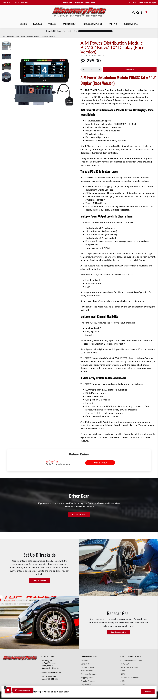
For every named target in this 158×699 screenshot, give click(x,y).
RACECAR (37, 24)
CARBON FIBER (69, 24)
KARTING (113, 24)
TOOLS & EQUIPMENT (92, 24)
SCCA (122, 681)
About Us (84, 660)
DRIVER (23, 24)
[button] (22, 690)
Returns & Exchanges (147, 2)
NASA (122, 674)
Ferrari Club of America (129, 667)
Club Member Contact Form (131, 660)
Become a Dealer (87, 667)
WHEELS (52, 24)
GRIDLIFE (124, 671)
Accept (148, 691)
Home (3, 36)
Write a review (100, 462)
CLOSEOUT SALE (130, 24)
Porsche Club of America (129, 678)
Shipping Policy (86, 678)
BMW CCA (124, 664)
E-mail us (7, 2)
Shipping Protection (88, 681)
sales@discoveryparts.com (51, 672)
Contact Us (85, 664)
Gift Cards (132, 2)
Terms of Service (87, 671)
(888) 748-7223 (21, 2)
